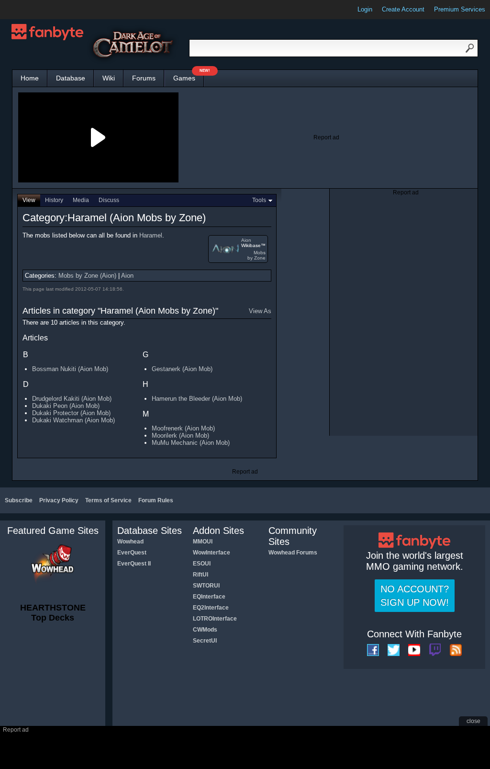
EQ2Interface (211, 607)
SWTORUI (206, 585)
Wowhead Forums (292, 552)
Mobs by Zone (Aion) (87, 275)
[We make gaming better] (30, 9)
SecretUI (205, 640)
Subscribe (19, 500)
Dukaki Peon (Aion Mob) (66, 405)
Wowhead (130, 541)
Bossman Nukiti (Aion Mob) (70, 369)
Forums (144, 78)
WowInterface (211, 552)
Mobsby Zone (256, 255)
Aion (246, 240)
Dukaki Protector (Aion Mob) (71, 413)
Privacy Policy (58, 500)
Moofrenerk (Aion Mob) (183, 428)
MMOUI (202, 541)
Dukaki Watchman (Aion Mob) (73, 420)
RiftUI (200, 574)
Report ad (326, 137)
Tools (259, 200)
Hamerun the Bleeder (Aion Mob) (197, 398)
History (54, 200)
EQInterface (209, 596)
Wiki (108, 78)
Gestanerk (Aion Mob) (182, 369)
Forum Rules (155, 500)
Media (81, 200)
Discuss (109, 200)
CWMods (205, 629)
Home (30, 78)
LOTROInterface (215, 618)
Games (188, 76)
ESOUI (202, 563)
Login (364, 9)
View (28, 200)
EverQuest (131, 552)
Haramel (150, 235)
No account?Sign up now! (414, 596)
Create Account (403, 9)
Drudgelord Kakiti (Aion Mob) (71, 398)
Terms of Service (108, 500)
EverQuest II (134, 563)
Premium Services (459, 9)
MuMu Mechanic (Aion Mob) (191, 442)
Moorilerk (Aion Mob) (180, 435)
